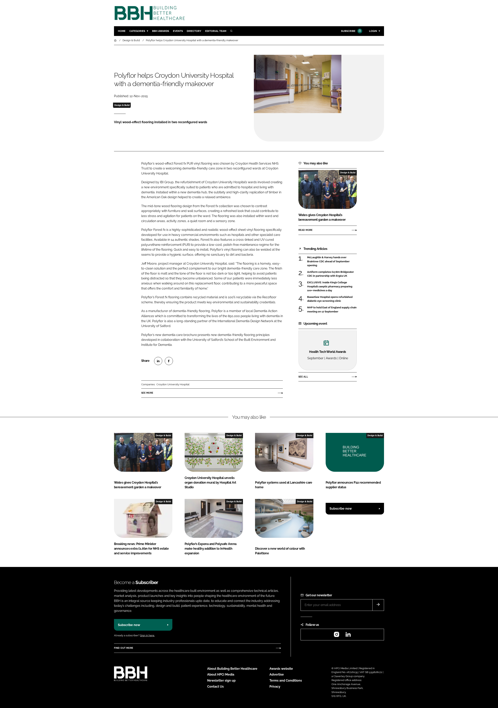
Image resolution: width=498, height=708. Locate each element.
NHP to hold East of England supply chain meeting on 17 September (332, 310)
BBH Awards (160, 31)
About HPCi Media (220, 674)
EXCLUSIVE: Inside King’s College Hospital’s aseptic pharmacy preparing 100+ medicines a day (332, 286)
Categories (137, 31)
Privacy (274, 686)
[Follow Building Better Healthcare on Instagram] (336, 635)
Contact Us (215, 686)
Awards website (281, 669)
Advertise (276, 674)
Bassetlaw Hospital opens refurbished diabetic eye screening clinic (332, 299)
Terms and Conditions (285, 680)
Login (373, 31)
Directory (194, 31)
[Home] (115, 40)
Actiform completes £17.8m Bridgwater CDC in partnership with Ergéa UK (332, 274)
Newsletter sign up (221, 680)
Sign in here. (147, 635)
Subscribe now (341, 508)
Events (178, 31)
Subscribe (348, 31)
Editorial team (215, 31)
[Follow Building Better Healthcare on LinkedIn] (348, 635)
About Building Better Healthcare (232, 669)
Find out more (123, 648)
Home (121, 31)
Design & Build (122, 105)
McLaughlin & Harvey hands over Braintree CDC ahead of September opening (332, 261)
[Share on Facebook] (169, 361)
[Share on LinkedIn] (158, 361)
